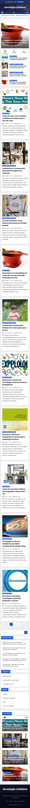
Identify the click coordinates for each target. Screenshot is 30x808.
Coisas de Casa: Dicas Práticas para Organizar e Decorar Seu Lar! (13, 491)
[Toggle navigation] (14, 13)
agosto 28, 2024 (8, 45)
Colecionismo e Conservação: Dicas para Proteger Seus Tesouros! (18, 67)
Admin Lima (19, 45)
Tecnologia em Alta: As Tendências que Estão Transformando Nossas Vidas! (14, 543)
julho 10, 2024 (8, 603)
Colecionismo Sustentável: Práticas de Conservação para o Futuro (13, 42)
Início (7, 801)
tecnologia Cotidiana (15, 7)
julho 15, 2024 (8, 549)
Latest (5, 52)
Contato (5, 694)
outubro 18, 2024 (9, 123)
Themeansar (15, 797)
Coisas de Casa (13, 56)
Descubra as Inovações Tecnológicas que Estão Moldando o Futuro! (11, 598)
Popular (14, 52)
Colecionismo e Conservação (9, 38)
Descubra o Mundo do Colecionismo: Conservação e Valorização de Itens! (13, 437)
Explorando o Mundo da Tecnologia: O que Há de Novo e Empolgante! (14, 382)
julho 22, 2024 (8, 442)
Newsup (24, 795)
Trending (23, 52)
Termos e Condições (8, 706)
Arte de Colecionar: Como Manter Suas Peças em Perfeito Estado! (19, 75)
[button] (25, 12)
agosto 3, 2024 (8, 387)
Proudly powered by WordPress (10, 795)
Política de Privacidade (9, 698)
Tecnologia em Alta (7, 377)
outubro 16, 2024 (9, 176)
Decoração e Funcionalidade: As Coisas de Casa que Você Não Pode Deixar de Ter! (18, 84)
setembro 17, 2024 (9, 228)
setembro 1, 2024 (8, 280)
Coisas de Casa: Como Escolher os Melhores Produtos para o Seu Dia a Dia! (18, 59)
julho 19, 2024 (8, 496)
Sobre (4, 702)
